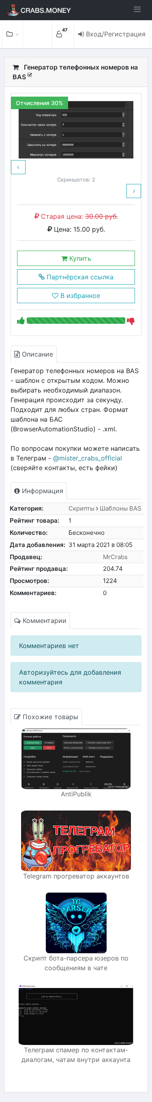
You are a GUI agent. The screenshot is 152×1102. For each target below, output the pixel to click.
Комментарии (43, 620)
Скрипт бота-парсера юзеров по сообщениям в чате (76, 963)
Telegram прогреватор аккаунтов (76, 876)
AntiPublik (76, 794)
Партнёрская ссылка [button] (79, 277)
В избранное (79, 295)
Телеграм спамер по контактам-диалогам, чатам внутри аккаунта (76, 1055)
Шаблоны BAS (120, 508)
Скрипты (81, 508)
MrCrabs (115, 557)
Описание (36, 354)
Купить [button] (79, 258)
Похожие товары (49, 717)
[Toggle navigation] (137, 9)
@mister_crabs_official (87, 458)
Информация (41, 491)
